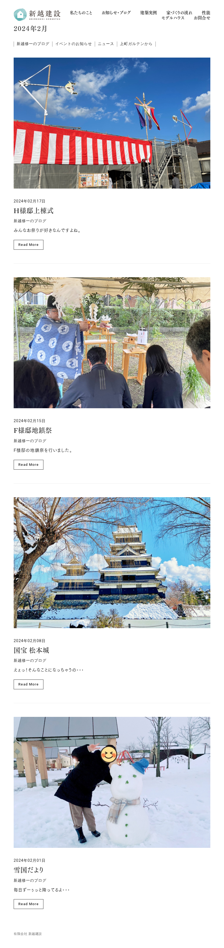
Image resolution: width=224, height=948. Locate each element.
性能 (206, 13)
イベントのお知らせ (73, 44)
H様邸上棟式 (34, 211)
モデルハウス (172, 18)
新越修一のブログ (33, 44)
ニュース (106, 44)
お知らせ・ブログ (116, 13)
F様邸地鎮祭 (33, 431)
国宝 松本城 (31, 651)
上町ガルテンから (136, 44)
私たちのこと (81, 13)
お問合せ (202, 18)
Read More (28, 245)
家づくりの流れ (179, 13)
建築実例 (148, 13)
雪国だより (29, 870)
